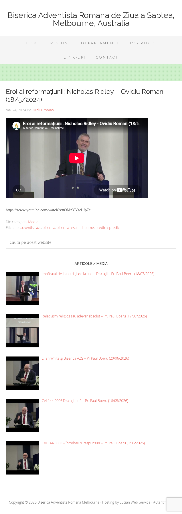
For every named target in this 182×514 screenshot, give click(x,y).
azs (38, 227)
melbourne (85, 227)
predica (101, 227)
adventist (27, 227)
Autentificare (163, 502)
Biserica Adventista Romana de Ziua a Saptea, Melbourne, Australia (91, 19)
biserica (49, 227)
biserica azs (66, 227)
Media (33, 221)
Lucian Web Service (135, 502)
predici (115, 227)
